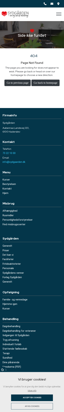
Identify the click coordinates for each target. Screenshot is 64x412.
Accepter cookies (32, 398)
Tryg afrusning (11, 340)
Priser (6, 250)
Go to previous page (18, 82)
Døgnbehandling (11, 326)
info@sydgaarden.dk (14, 162)
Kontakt (7, 189)
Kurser (6, 180)
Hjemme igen (10, 304)
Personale (8, 268)
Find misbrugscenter (14, 224)
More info (32, 390)
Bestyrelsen (9, 184)
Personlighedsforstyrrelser (18, 220)
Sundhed (7, 358)
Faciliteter (8, 259)
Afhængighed (10, 211)
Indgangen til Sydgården (16, 335)
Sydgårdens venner (13, 273)
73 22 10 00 (9, 153)
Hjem (5, 193)
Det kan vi (8, 255)
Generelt (7, 246)
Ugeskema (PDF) (12, 367)
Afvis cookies (32, 406)
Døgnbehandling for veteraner (19, 331)
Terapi (6, 353)
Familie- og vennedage (15, 300)
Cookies (3, 369)
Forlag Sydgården (12, 277)
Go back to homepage (45, 82)
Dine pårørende (11, 362)
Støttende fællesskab (15, 349)
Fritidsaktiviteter (12, 264)
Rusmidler (8, 215)
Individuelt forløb (12, 344)
